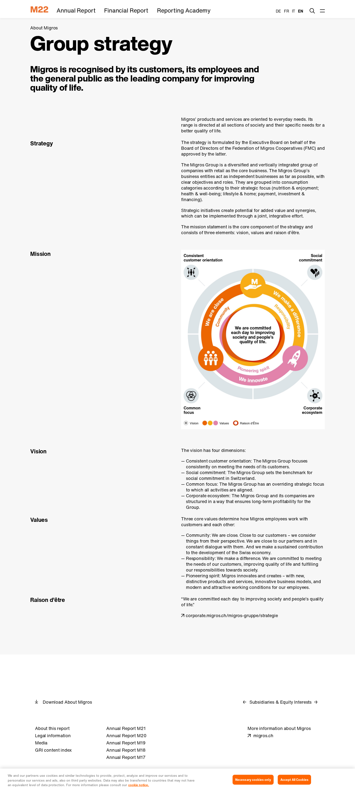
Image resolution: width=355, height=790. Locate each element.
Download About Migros (67, 702)
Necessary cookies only (253, 779)
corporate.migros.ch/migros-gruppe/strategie (232, 615)
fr (286, 11)
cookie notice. (138, 785)
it (293, 11)
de (278, 11)
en (300, 11)
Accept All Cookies (294, 779)
